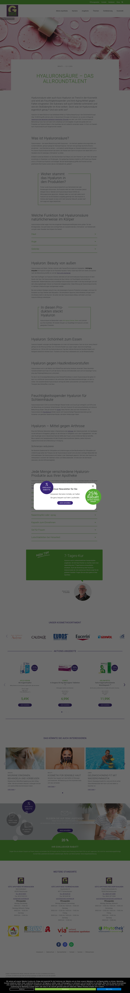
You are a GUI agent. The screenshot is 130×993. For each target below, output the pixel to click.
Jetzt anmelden (65, 503)
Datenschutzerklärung (111, 986)
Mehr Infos (109, 989)
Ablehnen (22, 989)
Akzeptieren (65, 989)
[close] (93, 486)
